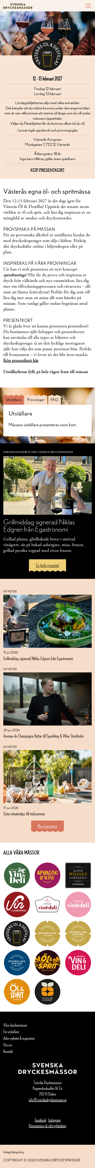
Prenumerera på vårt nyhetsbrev (47, 1125)
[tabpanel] (47, 419)
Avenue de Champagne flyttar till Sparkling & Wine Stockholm (43, 735)
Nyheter (10, 591)
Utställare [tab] (13, 399)
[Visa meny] (87, 5)
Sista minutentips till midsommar (24, 813)
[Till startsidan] (17, 5)
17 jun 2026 (10, 808)
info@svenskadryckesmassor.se (47, 1099)
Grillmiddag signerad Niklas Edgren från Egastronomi (38, 658)
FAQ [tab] (54, 399)
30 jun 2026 (11, 730)
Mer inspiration (47, 826)
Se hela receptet (47, 565)
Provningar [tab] (36, 399)
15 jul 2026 (10, 652)
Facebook (40, 1120)
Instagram (54, 1120)
